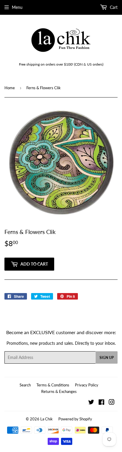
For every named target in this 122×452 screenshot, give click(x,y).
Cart (113, 7)
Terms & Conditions (52, 385)
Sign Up (106, 357)
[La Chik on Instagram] (112, 402)
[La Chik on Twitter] (91, 402)
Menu (17, 7)
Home (9, 87)
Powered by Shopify (75, 419)
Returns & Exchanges (59, 391)
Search (25, 385)
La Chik (46, 419)
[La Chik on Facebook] (101, 402)
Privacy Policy (86, 385)
